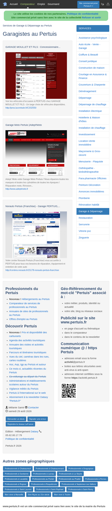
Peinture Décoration (89, 185)
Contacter (33, 407)
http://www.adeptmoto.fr (16, 189)
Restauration (86, 218)
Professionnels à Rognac (15, 484)
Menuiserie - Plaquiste (91, 161)
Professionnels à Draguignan (80, 468)
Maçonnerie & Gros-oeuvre (90, 153)
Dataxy (34, 431)
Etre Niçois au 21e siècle (38, 494)
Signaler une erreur (37, 419)
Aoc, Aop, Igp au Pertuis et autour (27, 364)
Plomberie (84, 198)
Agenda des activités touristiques (27, 340)
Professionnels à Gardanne (16, 474)
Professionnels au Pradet (69, 479)
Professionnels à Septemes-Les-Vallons (79, 484)
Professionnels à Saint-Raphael (49, 489)
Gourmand (53, 4)
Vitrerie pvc (85, 231)
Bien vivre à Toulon (62, 494)
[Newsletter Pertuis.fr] (102, 4)
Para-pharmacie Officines (92, 178)
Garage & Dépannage (91, 211)
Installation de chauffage (92, 127)
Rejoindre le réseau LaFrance (20, 424)
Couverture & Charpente (92, 84)
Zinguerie (84, 237)
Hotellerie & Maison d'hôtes (89, 119)
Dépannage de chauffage (92, 104)
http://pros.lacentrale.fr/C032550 (20, 108)
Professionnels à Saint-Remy (80, 489)
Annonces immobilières (91, 191)
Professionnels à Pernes (95, 479)
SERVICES (85, 28)
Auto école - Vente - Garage (89, 46)
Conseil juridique (88, 61)
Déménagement (87, 91)
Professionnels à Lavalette (16, 479)
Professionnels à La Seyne (70, 474)
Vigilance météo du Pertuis (23, 388)
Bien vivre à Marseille (14, 494)
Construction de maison (91, 67)
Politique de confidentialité (82, 13)
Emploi (41, 4)
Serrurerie (84, 224)
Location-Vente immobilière (87, 143)
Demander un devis (16, 419)
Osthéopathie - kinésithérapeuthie (89, 170)
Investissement (87, 134)
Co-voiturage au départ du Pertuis (27, 376)
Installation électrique (90, 111)
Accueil (14, 4)
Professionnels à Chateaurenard (50, 468)
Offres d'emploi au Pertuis (23, 319)
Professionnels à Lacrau (43, 474)
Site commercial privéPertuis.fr (88, 4)
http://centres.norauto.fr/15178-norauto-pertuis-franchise (32, 270)
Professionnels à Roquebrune (44, 484)
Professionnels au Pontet (43, 479)
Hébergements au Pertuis (36, 299)
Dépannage (85, 97)
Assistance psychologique (93, 37)
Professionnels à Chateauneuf (18, 468)
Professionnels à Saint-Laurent (18, 489)
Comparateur (27, 4)
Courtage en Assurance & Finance (93, 76)
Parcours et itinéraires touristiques (27, 352)
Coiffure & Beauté (88, 54)
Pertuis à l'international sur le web (27, 393)
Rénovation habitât (89, 204)
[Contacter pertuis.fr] (108, 4)
